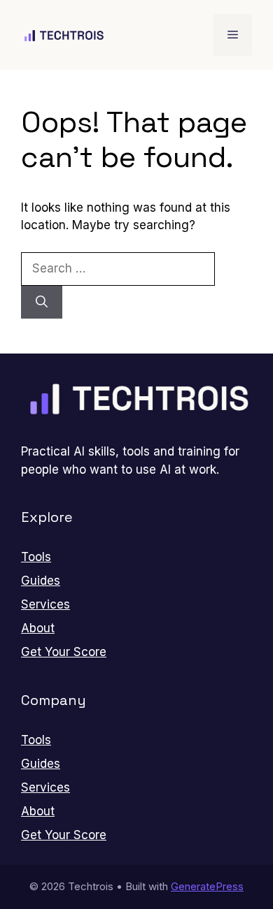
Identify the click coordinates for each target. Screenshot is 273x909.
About (38, 628)
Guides (40, 581)
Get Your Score (63, 652)
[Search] (41, 302)
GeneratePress (207, 886)
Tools (36, 557)
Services (45, 604)
